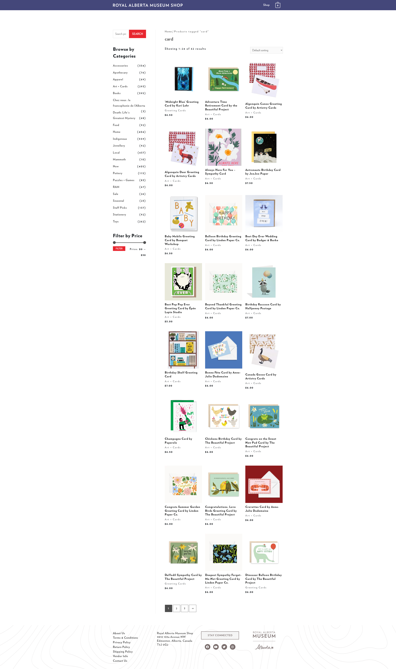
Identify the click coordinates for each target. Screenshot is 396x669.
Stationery (119, 214)
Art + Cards (120, 86)
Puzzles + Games (123, 180)
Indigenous (120, 138)
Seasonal (118, 200)
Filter (119, 248)
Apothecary (120, 72)
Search (137, 33)
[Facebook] (207, 647)
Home (117, 131)
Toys (116, 221)
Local (116, 152)
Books (117, 93)
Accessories (120, 65)
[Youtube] (216, 647)
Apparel (118, 79)
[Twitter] (224, 647)
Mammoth (119, 159)
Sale (115, 193)
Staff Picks (120, 207)
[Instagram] (232, 647)
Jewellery (119, 145)
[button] (220, 635)
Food (116, 125)
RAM (116, 187)
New (116, 166)
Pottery (117, 173)
